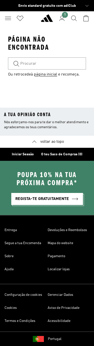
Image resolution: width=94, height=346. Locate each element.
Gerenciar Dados (60, 295)
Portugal (54, 339)
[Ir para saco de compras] (86, 18)
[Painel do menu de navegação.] (8, 18)
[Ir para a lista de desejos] (20, 18)
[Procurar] (74, 18)
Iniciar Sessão (23, 154)
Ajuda (9, 269)
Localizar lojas (59, 269)
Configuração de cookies (23, 295)
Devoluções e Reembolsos (67, 230)
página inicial (45, 75)
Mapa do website (60, 243)
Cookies (11, 308)
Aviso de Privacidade (63, 308)
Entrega (11, 230)
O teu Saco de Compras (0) (61, 154)
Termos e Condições (20, 321)
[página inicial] (47, 20)
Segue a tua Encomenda (23, 243)
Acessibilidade (59, 321)
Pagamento (56, 256)
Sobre (9, 256)
